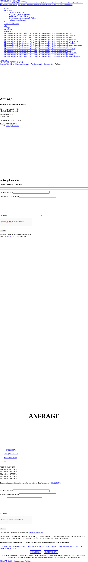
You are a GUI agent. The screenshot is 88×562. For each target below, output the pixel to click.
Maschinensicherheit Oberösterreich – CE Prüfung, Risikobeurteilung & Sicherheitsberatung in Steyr (38, 51)
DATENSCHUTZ (10, 236)
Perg (60, 546)
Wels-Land (21, 546)
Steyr (71, 546)
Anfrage (7, 28)
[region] (44, 80)
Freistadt (66, 546)
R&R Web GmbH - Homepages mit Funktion (15, 561)
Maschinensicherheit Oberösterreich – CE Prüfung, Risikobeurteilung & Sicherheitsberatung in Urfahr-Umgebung (43, 45)
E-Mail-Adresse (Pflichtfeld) (9, 196)
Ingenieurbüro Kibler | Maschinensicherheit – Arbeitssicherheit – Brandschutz (26, 64)
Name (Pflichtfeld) (6, 192)
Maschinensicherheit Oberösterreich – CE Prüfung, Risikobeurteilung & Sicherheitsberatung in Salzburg (39, 54)
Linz (1, 546)
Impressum (8, 29)
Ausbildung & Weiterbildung (18, 16)
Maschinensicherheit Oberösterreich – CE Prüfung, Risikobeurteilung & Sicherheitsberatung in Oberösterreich (41, 41)
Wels (14, 546)
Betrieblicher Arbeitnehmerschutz (20, 14)
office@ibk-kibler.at (19, 1)
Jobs (5, 26)
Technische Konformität (17, 12)
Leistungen (8, 10)
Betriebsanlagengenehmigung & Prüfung (22, 18)
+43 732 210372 (6, 1)
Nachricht (3, 215)
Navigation (4, 60)
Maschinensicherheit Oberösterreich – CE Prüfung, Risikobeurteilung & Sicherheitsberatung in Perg (38, 47)
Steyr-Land (78, 546)
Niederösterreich (5, 548)
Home (6, 8)
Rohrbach (40, 546)
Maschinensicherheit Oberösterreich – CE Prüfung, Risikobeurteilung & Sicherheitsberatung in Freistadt (39, 49)
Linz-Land (7, 546)
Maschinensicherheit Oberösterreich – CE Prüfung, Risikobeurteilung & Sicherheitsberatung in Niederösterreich (42, 56)
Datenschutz (8, 31)
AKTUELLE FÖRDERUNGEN (11, 62)
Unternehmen (9, 22)
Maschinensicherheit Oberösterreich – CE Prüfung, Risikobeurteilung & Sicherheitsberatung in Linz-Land (40, 35)
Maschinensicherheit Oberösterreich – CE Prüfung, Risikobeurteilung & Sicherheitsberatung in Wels (38, 37)
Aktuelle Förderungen (11, 24)
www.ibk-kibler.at (10, 458)
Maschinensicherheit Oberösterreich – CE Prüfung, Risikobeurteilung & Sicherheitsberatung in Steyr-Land (40, 53)
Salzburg (15, 548)
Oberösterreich (31, 546)
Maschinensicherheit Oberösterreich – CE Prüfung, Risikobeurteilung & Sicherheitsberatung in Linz (38, 33)
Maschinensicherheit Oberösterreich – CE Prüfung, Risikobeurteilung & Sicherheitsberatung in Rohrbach (40, 43)
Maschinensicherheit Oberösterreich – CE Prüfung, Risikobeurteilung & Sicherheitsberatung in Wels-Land (40, 39)
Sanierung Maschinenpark (17, 20)
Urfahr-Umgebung (51, 546)
